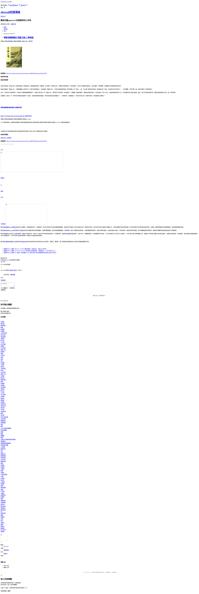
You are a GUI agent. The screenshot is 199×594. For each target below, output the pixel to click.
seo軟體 (3, 447)
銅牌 (2, 470)
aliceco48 (3, 261)
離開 (9, 591)
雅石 (2, 424)
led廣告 (3, 478)
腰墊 (2, 434)
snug (2, 149)
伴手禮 (2, 355)
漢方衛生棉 (24, 241)
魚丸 (2, 361)
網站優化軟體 (4, 445)
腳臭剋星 (14, 227)
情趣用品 (3, 495)
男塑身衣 (22, 230)
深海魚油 (3, 411)
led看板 (3, 482)
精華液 (2, 517)
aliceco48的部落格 (10, 12)
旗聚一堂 (3, 349)
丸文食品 (15, 233)
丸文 (2, 197)
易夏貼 (2, 338)
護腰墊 (2, 435)
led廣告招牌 (4, 474)
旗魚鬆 (69, 233)
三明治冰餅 (4, 333)
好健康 (2, 402)
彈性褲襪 (3, 487)
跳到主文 (3, 16)
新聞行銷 (3, 513)
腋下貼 (2, 340)
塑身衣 (2, 178)
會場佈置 (3, 457)
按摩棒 (2, 497)
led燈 (2, 476)
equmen (11, 230)
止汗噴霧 (3, 344)
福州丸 (2, 366)
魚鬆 (2, 191)
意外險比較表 (4, 417)
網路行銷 (3, 510)
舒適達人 (11, 241)
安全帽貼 (3, 336)
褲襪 (2, 485)
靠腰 (2, 432)
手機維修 (3, 502)
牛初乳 (2, 409)
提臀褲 (2, 531)
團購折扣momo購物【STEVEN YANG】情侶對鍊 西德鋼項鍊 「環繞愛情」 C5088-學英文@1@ (30, 250)
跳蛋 (2, 498)
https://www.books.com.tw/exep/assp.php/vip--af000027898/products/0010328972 (26, 73)
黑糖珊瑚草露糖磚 (6, 443)
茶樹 (2, 519)
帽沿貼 (2, 323)
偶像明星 (12, 274)
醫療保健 (13, 24)
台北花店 (3, 459)
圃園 (2, 524)
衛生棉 (5, 241)
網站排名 (3, 448)
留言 (15, 270)
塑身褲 (2, 528)
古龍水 (2, 522)
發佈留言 (3, 289)
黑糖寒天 (3, 441)
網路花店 (3, 454)
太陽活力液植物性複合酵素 (8, 439)
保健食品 (3, 404)
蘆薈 (2, 515)
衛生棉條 (3, 506)
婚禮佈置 (3, 455)
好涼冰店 (3, 335)
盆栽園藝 (3, 422)
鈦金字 (2, 480)
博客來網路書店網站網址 (7, 107)
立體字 (2, 469)
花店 (2, 452)
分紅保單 (3, 419)
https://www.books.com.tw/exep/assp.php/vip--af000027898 (16, 116)
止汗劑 (2, 342)
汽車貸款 (3, 224)
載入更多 (3, 280)
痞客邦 (11, 270)
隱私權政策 (108, 572)
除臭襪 (5, 227)
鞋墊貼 (2, 346)
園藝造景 (3, 420)
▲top (2, 277)
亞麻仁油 (3, 406)
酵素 (2, 413)
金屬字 (2, 472)
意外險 (2, 415)
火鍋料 (2, 364)
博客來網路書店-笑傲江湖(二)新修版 (19, 38)
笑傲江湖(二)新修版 (6, 137)
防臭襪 (2, 331)
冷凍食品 (3, 368)
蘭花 (2, 426)
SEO (2, 450)
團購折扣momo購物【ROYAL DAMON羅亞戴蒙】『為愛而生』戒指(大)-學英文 (25, 249)
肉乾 (2, 359)
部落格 (5, 29)
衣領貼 (2, 321)
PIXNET (88, 572)
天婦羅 (2, 363)
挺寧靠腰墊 (4, 430)
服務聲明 (114, 572)
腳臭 (2, 327)
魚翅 (2, 370)
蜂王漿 (2, 407)
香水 (2, 520)
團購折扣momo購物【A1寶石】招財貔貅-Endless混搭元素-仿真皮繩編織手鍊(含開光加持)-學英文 (30, 252)
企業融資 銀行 (18, 107)
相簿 (5, 27)
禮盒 (2, 353)
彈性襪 (2, 483)
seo (1, 511)
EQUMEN (3, 529)
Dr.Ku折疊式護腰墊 (6, 428)
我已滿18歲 (3, 591)
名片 (5, 31)
